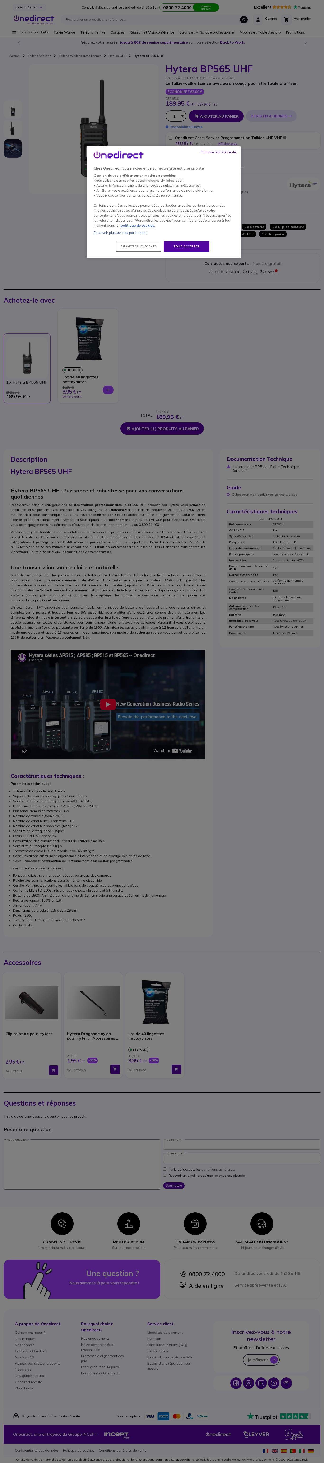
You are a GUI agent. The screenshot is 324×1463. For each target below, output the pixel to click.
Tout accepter (186, 246)
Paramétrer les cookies (138, 246)
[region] (164, 202)
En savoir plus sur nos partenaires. (121, 233)
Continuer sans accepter (219, 152)
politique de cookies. (138, 225)
